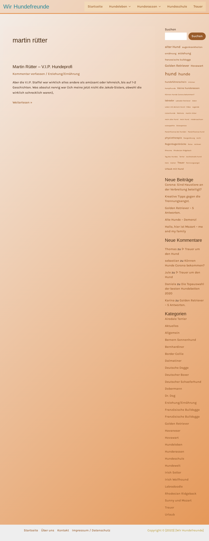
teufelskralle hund (193, 157)
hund (171, 73)
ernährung (170, 53)
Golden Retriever (177, 66)
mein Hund (184, 119)
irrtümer (191, 82)
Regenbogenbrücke (175, 144)
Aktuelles (171, 326)
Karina (170, 300)
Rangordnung (189, 138)
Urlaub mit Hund (174, 169)
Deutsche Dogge (177, 368)
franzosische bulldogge (178, 59)
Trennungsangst (193, 163)
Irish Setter (173, 472)
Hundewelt (172, 465)
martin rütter (191, 113)
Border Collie (174, 354)
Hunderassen (147, 6)
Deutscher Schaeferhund (183, 382)
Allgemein (172, 333)
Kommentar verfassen (29, 74)
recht (198, 138)
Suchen (170, 29)
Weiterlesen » (22, 103)
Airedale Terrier (176, 319)
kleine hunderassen (188, 88)
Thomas (171, 249)
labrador (169, 100)
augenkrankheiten (192, 47)
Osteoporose (181, 126)
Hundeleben (118, 6)
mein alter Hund (171, 119)
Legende (195, 107)
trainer (173, 163)
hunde (184, 74)
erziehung (184, 53)
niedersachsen (197, 119)
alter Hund (172, 47)
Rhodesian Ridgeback (182, 150)
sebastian (172, 260)
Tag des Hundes (171, 157)
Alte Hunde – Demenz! (180, 219)
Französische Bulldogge (182, 410)
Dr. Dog (170, 395)
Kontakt (63, 530)
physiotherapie (173, 137)
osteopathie (170, 126)
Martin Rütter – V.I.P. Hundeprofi (42, 66)
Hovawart (197, 65)
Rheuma (168, 150)
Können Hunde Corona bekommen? (179, 94)
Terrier (182, 157)
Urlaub (170, 514)
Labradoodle (174, 486)
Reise (190, 144)
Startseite (95, 6)
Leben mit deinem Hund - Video (178, 107)
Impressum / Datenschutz (91, 530)
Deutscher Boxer (177, 375)
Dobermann (173, 388)
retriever (197, 144)
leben (194, 101)
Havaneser (172, 430)
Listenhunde (170, 113)
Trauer (197, 6)
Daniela (170, 284)
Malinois (180, 113)
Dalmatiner (173, 361)
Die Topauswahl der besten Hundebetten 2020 (184, 288)
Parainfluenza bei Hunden (175, 132)
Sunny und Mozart (178, 500)
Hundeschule (177, 6)
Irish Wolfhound (176, 479)
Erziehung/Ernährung (64, 74)
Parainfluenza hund (196, 132)
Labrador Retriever (183, 101)
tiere (167, 163)
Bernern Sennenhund (180, 340)
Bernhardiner (174, 347)
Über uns (47, 530)
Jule (168, 272)
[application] (129, 6)
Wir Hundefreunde (26, 6)
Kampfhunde (170, 88)
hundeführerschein (175, 82)
